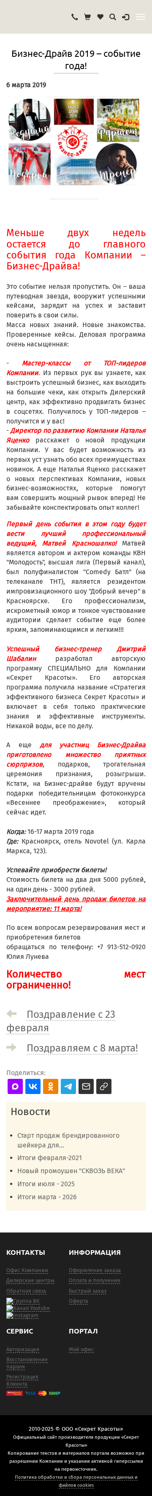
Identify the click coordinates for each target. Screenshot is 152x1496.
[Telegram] (22, 1315)
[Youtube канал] (28, 1308)
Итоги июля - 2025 (46, 1184)
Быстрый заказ (87, 1291)
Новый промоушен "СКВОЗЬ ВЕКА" (71, 1171)
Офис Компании (27, 1270)
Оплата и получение (94, 1280)
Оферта (78, 1301)
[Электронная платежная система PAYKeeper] (33, 1393)
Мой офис (81, 1349)
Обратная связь (26, 1291)
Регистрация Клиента (22, 1380)
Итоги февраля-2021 (49, 1158)
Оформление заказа (95, 1270)
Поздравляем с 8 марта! (82, 1048)
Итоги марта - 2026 (47, 1197)
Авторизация (22, 1349)
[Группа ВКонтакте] (23, 1301)
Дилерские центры (30, 1280)
